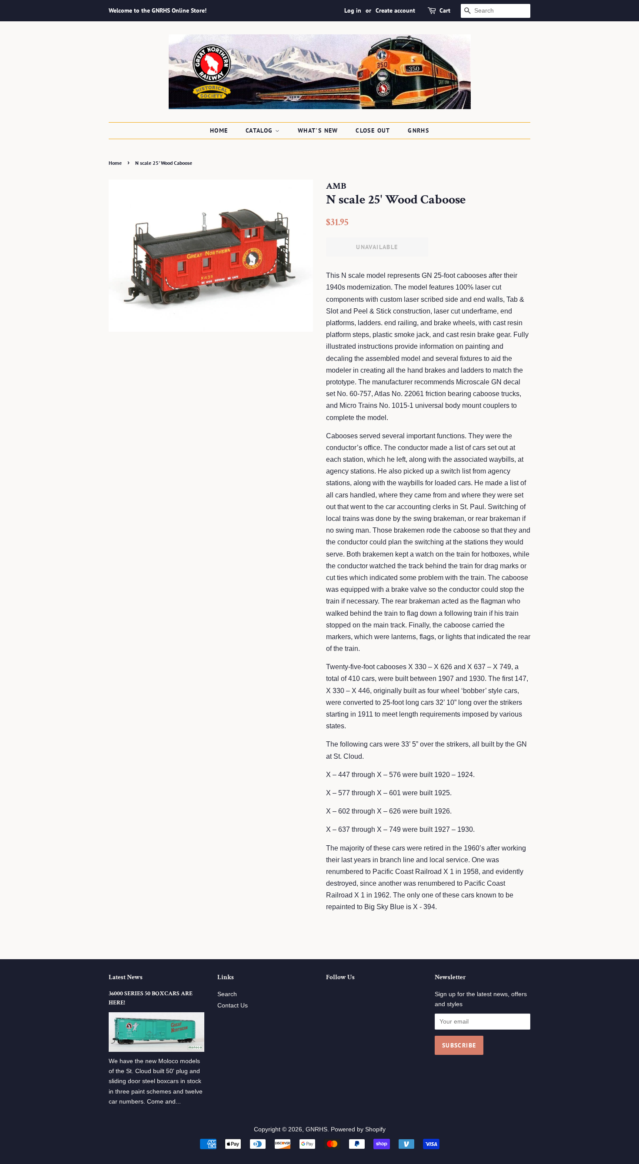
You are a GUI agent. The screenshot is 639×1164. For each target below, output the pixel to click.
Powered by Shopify (358, 1129)
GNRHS (418, 130)
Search (227, 994)
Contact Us (232, 1005)
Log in (352, 10)
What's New (318, 130)
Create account (395, 10)
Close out (373, 130)
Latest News (126, 977)
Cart (444, 10)
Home (219, 130)
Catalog (260, 130)
